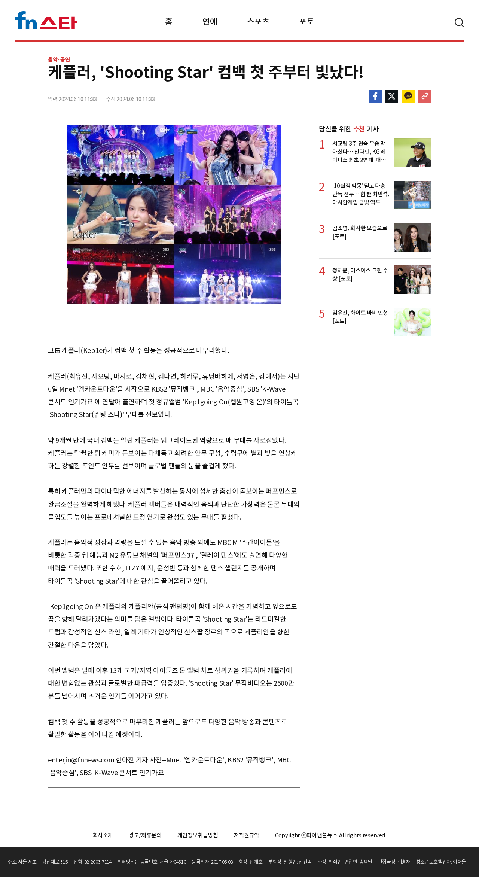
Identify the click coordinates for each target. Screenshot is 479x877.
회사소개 (103, 835)
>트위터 (391, 96)
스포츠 (258, 21)
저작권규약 (246, 835)
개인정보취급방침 (197, 835)
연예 (209, 21)
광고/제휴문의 (145, 835)
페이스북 (375, 96)
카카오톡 (408, 96)
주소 (424, 96)
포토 (306, 21)
